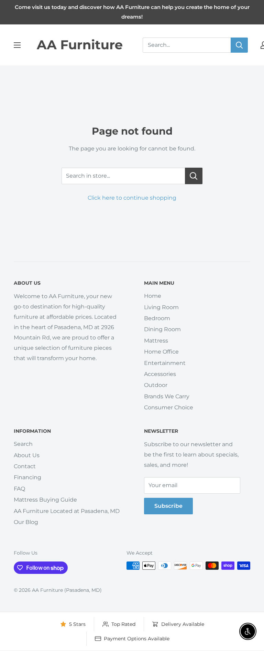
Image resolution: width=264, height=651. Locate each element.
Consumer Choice (168, 407)
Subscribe (168, 506)
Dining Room (162, 329)
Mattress (156, 340)
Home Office (161, 351)
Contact (25, 466)
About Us (27, 455)
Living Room (161, 307)
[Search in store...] (193, 176)
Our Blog (26, 522)
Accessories (160, 374)
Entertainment (165, 363)
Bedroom (157, 318)
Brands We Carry (166, 396)
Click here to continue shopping (132, 198)
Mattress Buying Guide (45, 499)
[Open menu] (17, 45)
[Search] (239, 45)
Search (23, 444)
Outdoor (155, 385)
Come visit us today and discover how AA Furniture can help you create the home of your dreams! (132, 12)
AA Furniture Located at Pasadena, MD (67, 511)
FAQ (19, 488)
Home (152, 296)
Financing (27, 477)
